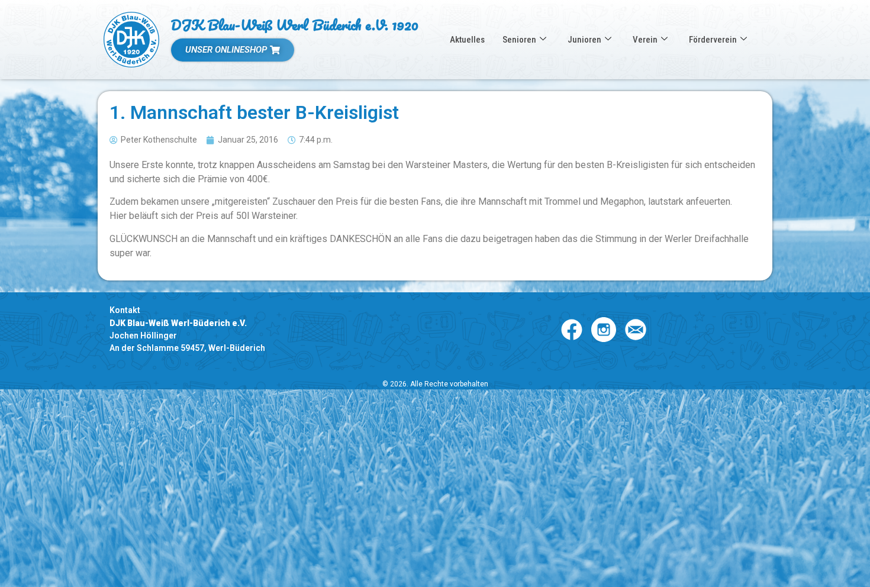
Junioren (584, 39)
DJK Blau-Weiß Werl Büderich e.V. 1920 (294, 24)
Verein (645, 39)
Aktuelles (467, 39)
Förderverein (713, 39)
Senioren (519, 39)
